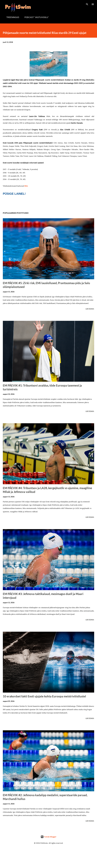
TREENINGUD (12, 17)
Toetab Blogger (50, 837)
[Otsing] (87, 4)
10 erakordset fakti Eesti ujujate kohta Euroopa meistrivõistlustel (44, 696)
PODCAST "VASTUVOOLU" (36, 17)
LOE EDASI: (90, 309)
